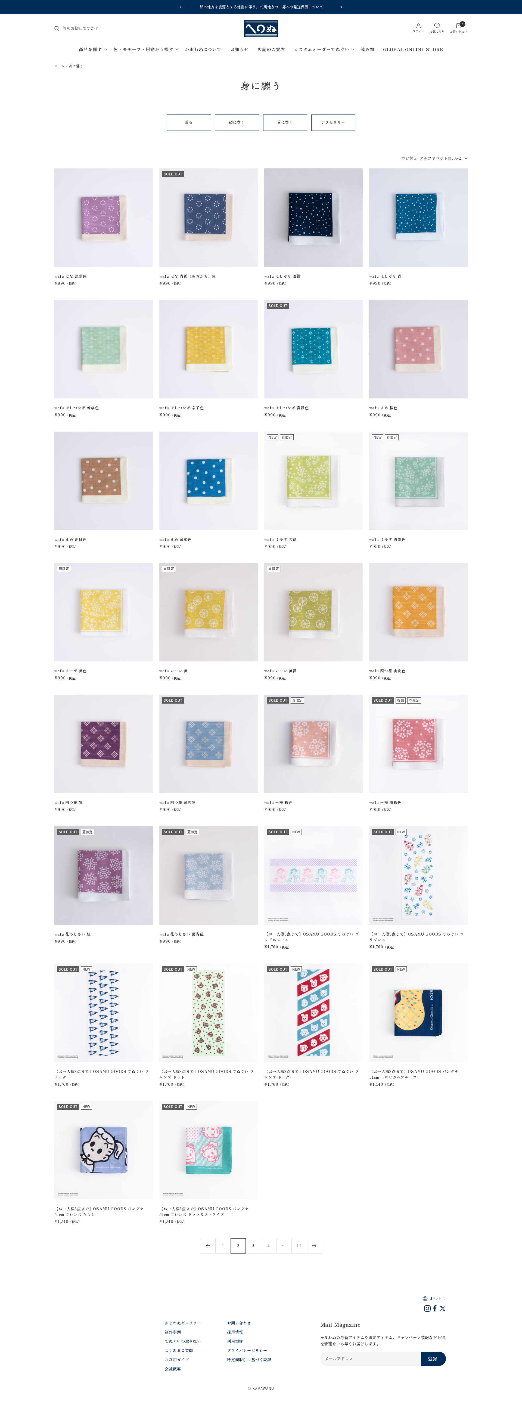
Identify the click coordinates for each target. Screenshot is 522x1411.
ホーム (59, 66)
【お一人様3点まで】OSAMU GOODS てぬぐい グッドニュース (311, 936)
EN (442, 1298)
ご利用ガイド (177, 1359)
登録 (432, 1359)
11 (299, 1245)
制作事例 (173, 1332)
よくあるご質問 (179, 1350)
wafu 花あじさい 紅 (72, 934)
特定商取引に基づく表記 (249, 1359)
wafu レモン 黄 (173, 670)
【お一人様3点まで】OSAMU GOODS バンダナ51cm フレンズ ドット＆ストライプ (204, 1211)
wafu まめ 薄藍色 (175, 539)
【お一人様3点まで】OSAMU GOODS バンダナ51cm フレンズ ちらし (99, 1211)
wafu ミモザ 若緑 (280, 539)
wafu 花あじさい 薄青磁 (181, 934)
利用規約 (235, 1341)
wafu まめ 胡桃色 (70, 539)
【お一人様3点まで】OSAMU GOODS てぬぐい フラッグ (101, 1074)
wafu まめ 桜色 (383, 407)
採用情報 (235, 1332)
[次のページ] (314, 1245)
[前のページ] (207, 1245)
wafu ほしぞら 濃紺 (282, 276)
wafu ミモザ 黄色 (70, 670)
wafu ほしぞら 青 (385, 276)
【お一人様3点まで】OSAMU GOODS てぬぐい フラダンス (416, 936)
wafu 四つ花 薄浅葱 (177, 802)
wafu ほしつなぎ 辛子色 (181, 407)
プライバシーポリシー (247, 1350)
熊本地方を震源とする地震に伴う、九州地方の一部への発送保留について (262, 7)
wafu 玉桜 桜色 (278, 802)
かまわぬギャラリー (183, 1323)
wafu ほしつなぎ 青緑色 (286, 407)
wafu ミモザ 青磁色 (387, 539)
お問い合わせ (239, 1323)
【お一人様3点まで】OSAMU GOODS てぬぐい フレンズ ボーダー (311, 1074)
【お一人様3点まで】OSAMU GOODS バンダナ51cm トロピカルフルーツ (414, 1074)
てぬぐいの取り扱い (183, 1341)
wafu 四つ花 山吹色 (387, 670)
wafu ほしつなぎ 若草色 (76, 407)
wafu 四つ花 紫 (68, 802)
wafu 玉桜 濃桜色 (385, 802)
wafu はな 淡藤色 (70, 276)
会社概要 (173, 1369)
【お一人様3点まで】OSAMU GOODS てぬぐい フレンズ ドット (206, 1074)
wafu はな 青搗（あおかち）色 (187, 276)
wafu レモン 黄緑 (280, 670)
